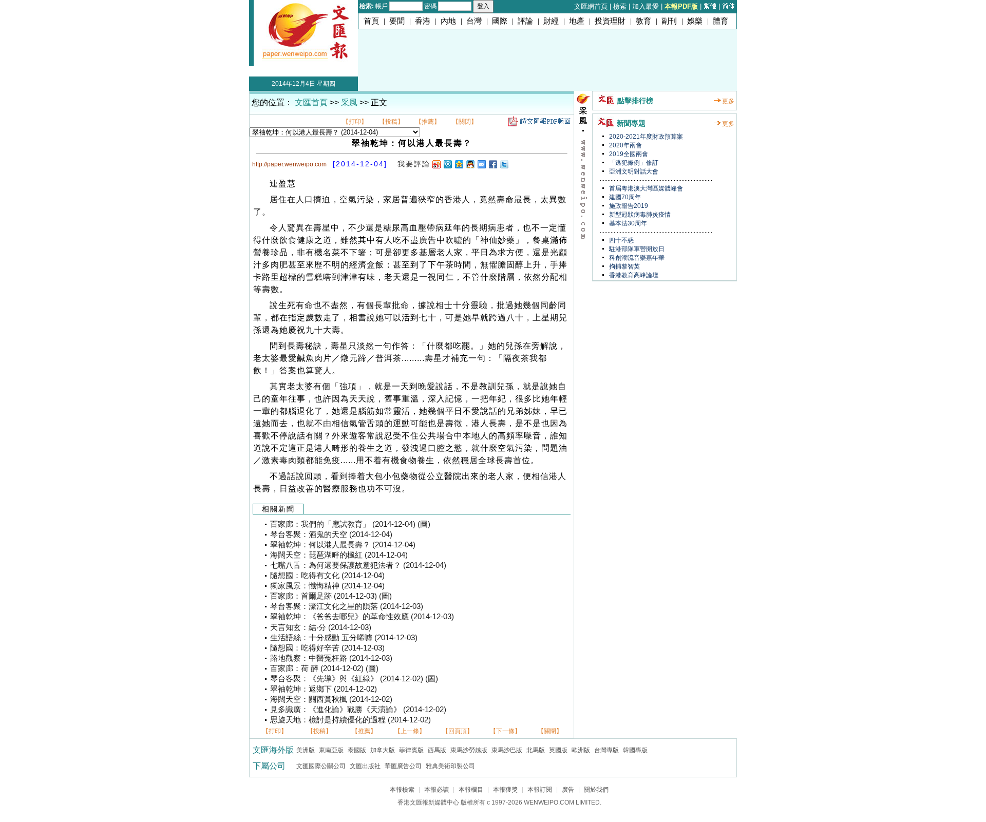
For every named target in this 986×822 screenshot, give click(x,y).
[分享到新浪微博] (436, 164)
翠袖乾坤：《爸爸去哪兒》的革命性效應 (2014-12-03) (362, 617)
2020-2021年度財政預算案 (645, 136)
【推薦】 (427, 121)
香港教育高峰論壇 (633, 275)
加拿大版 (382, 750)
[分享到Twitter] (503, 164)
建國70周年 (624, 197)
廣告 (568, 789)
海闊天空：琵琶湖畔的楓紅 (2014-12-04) (339, 555)
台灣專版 (606, 750)
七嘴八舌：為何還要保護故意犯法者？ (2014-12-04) (358, 565)
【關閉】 (464, 121)
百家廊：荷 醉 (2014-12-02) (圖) (324, 668)
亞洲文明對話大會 (633, 171)
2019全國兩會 (628, 154)
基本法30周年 (627, 223)
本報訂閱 (539, 789)
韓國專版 (635, 750)
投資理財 (610, 21)
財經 (551, 21)
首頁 (371, 21)
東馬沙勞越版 (468, 750)
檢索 (620, 6)
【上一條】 (409, 731)
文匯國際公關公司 (321, 766)
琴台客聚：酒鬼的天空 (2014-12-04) (331, 534)
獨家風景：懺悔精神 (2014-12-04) (327, 586)
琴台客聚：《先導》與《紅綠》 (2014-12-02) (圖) (354, 679)
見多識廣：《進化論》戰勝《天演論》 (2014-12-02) (358, 709)
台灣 (474, 21)
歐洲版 (581, 750)
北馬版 (535, 750)
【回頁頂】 (457, 731)
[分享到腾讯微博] (447, 164)
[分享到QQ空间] (458, 164)
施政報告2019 (628, 205)
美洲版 (305, 750)
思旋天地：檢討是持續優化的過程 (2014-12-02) (350, 720)
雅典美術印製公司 (450, 766)
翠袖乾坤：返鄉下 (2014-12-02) (323, 689)
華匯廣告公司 (403, 766)
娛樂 (695, 21)
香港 (422, 21)
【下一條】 (505, 731)
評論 (525, 21)
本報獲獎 (505, 789)
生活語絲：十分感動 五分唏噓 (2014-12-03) (344, 638)
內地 (448, 21)
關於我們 (596, 789)
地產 (576, 21)
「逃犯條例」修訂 (633, 162)
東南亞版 (331, 750)
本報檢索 (402, 789)
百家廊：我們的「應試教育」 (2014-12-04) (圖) (350, 524)
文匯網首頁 (591, 6)
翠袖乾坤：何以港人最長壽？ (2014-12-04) (342, 545)
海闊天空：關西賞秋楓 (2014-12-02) (331, 699)
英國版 (558, 750)
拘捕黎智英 (624, 266)
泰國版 (357, 750)
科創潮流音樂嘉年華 (636, 257)
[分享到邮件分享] (481, 164)
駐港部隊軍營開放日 (636, 249)
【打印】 (355, 121)
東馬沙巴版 (506, 750)
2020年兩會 (625, 145)
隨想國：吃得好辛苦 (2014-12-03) (327, 648)
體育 (720, 21)
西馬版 (437, 750)
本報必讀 (436, 789)
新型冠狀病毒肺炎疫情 (639, 214)
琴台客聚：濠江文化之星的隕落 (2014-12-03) (346, 606)
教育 (643, 21)
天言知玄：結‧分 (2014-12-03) (320, 627)
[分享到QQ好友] (470, 164)
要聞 (397, 21)
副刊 (669, 21)
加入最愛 (645, 6)
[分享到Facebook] (492, 164)
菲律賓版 (411, 750)
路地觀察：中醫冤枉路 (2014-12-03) (331, 658)
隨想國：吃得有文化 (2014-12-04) (327, 575)
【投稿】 (391, 121)
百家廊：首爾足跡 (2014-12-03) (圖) (331, 596)
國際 (499, 21)
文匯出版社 (365, 766)
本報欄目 (471, 789)
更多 (728, 101)
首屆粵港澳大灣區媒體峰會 (645, 188)
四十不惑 (621, 240)
